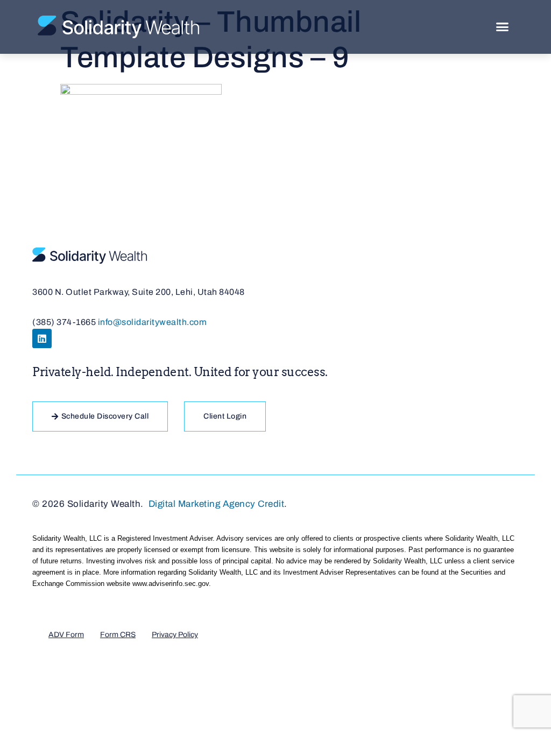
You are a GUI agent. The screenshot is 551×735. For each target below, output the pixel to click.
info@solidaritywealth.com (152, 322)
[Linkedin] (42, 338)
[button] (502, 27)
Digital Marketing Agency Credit (217, 504)
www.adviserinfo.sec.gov (170, 583)
